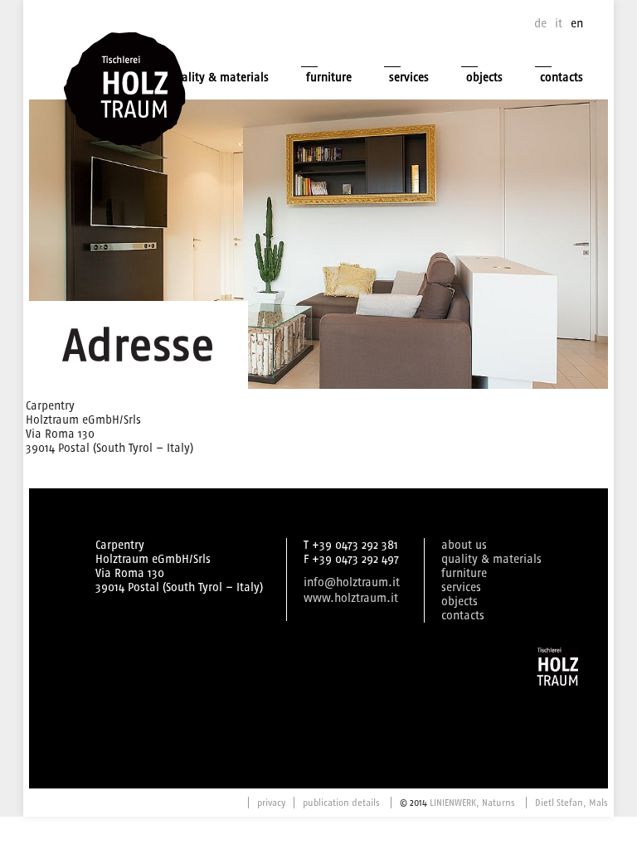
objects (484, 77)
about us (464, 545)
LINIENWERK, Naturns (472, 802)
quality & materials (218, 77)
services (409, 77)
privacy (271, 802)
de (540, 24)
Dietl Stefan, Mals (571, 802)
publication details (341, 802)
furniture (329, 77)
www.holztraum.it (351, 598)
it (558, 24)
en (577, 24)
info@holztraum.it (352, 582)
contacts (561, 77)
